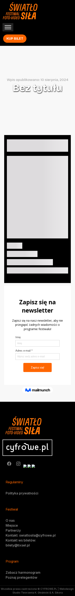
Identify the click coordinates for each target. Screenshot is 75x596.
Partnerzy (13, 530)
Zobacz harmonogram (23, 572)
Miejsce (12, 525)
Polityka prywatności (22, 493)
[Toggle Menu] (8, 27)
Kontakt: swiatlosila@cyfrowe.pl (31, 535)
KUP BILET (14, 38)
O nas (10, 520)
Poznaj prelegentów (21, 577)
